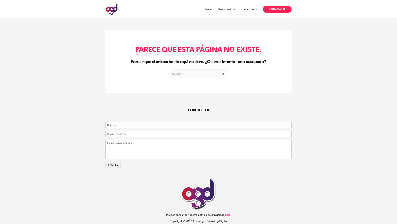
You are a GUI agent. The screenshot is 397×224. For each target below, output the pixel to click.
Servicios (248, 9)
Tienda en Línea (227, 9)
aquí (227, 215)
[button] (277, 9)
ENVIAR (113, 165)
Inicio (208, 9)
